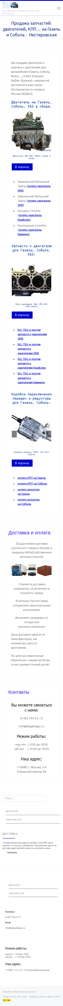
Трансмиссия (13, 819)
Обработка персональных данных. (20, 992)
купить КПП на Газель (32, 477)
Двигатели (12, 811)
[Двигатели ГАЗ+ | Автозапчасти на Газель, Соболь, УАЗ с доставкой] (11, 5)
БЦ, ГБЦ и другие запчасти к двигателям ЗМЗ (32, 334)
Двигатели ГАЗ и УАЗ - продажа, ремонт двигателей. (32, 997)
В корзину (22, 167)
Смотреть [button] (12, 852)
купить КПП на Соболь (32, 483)
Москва (19, 970)
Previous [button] (14, 138)
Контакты (18, 691)
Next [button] (48, 138)
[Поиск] (57, 798)
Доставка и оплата (29, 532)
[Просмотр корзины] (52, 8)
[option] (31, 141)
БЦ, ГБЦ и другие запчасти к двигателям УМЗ (29, 349)
